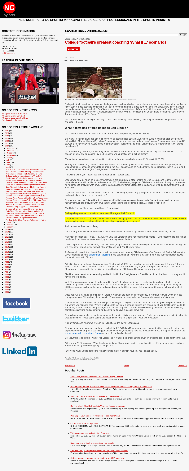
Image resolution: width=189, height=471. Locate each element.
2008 (7, 257)
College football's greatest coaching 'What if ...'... (24, 176)
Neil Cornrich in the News (86, 359)
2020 (7, 146)
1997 (7, 280)
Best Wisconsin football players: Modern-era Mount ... (26, 187)
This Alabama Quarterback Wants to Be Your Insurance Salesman (99, 450)
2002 (7, 269)
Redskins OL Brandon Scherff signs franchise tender (25, 185)
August (9, 158)
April (8, 167)
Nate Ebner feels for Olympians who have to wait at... (26, 213)
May (8, 165)
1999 (7, 275)
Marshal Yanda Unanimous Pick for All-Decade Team (26, 200)
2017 (7, 234)
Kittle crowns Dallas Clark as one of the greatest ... (25, 180)
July (8, 160)
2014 (7, 242)
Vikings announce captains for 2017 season (89, 433)
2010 (7, 252)
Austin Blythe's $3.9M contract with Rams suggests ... (26, 202)
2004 (7, 267)
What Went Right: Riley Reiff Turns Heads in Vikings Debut (96, 396)
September (11, 155)
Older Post (182, 366)
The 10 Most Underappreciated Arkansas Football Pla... (26, 169)
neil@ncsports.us (8, 53)
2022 (7, 141)
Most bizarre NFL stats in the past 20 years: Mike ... (25, 178)
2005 (7, 265)
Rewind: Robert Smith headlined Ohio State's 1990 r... (26, 204)
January (10, 227)
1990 (7, 290)
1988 (7, 292)
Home (126, 366)
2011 (7, 249)
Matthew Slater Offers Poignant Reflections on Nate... (26, 220)
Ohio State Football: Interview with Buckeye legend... (25, 189)
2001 (7, 272)
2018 (7, 232)
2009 (7, 254)
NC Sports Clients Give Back (13, 116)
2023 (7, 138)
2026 (7, 131)
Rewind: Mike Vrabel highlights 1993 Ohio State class (26, 196)
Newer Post (70, 366)
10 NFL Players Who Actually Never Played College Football (96, 377)
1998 (7, 277)
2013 (7, 244)
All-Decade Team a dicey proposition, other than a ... (25, 215)
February (10, 225)
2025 (7, 133)
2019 (7, 229)
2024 (7, 136)
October (10, 153)
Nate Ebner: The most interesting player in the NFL (25, 211)
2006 (7, 262)
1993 (7, 287)
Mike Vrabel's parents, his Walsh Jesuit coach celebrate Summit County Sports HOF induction (111, 386)
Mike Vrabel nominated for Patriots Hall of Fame (24, 174)
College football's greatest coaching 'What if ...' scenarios (115, 42)
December (11, 148)
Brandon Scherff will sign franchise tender (21, 218)
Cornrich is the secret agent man (84, 423)
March (9, 222)
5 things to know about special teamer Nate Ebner (24, 209)
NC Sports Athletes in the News (14, 114)
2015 (7, 239)
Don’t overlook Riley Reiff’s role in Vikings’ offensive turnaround (97, 406)
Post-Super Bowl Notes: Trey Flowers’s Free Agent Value (95, 416)
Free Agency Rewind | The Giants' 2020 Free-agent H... (26, 194)
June (9, 162)
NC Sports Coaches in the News (15, 118)
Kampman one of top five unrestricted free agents (92, 443)
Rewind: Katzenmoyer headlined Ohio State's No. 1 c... (26, 191)
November (11, 151)
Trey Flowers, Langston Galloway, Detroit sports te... (25, 172)
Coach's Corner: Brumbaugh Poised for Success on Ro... (27, 182)
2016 (7, 237)
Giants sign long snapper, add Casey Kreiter (22, 207)
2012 (7, 247)
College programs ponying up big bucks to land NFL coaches (97, 458)
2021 (7, 143)
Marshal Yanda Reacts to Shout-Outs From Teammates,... (27, 198)
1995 (7, 285)
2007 (7, 260)
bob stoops (74, 359)
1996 (7, 282)
